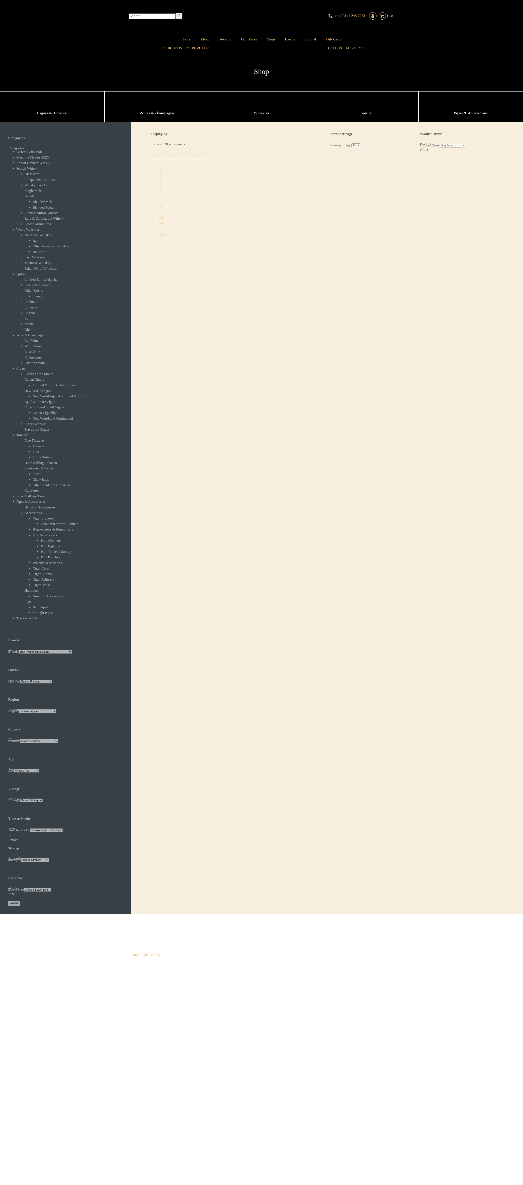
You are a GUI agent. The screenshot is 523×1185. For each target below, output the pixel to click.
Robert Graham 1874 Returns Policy (252, 1154)
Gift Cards (334, 39)
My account (339, 1154)
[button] (69, 152)
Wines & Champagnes (175, 1149)
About (205, 39)
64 (161, 223)
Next (162, 234)
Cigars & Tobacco (146, 1149)
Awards (225, 39)
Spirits (208, 1149)
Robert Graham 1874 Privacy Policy (305, 1154)
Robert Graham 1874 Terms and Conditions (195, 1154)
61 (161, 207)
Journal (310, 39)
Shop (271, 39)
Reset (14, 903)
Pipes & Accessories (228, 1149)
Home (185, 39)
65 (161, 229)
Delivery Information (148, 1154)
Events (290, 39)
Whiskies (197, 1149)
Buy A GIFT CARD (146, 955)
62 (161, 212)
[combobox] (152, 16)
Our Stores (249, 39)
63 (161, 218)
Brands (248, 1149)
